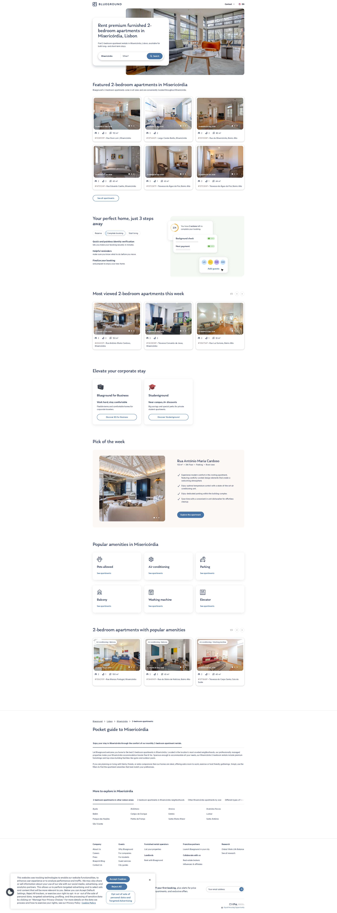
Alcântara (135, 809)
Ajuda (95, 809)
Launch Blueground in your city (196, 849)
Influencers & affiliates (192, 864)
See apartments (104, 573)
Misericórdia (122, 721)
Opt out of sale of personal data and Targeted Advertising (120, 897)
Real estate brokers (191, 860)
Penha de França (138, 819)
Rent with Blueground (153, 860)
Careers (96, 853)
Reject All (117, 886)
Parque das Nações (101, 819)
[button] (10, 892)
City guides (123, 865)
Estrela (171, 814)
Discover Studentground (168, 417)
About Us (97, 849)
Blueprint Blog (99, 861)
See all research (228, 853)
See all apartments (105, 198)
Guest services (124, 861)
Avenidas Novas (213, 809)
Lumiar (209, 814)
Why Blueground (125, 849)
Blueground (98, 721)
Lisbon (110, 721)
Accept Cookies (118, 879)
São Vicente (98, 824)
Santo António (212, 819)
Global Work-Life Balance (233, 849)
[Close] (150, 880)
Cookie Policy (89, 902)
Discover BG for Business (117, 417)
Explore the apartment (190, 514)
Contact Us (97, 865)
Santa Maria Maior (176, 819)
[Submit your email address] (241, 889)
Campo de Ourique (139, 814)
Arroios (171, 809)
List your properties (152, 849)
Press (95, 857)
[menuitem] (137, 745)
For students (123, 857)
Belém (95, 814)
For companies (124, 853)
